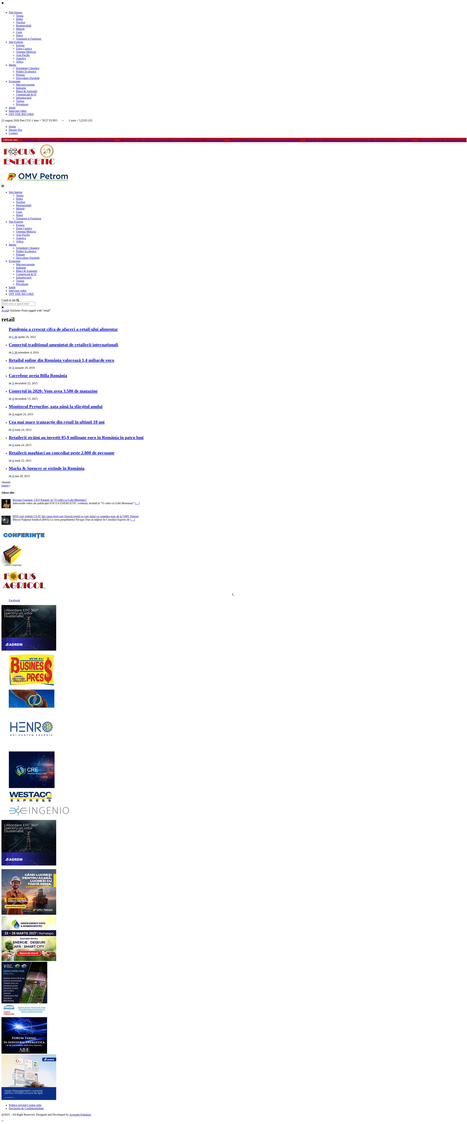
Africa (19, 61)
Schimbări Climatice (27, 68)
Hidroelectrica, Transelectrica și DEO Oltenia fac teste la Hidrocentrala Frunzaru (68, 140)
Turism (20, 101)
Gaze (19, 32)
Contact (13, 133)
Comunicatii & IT (26, 94)
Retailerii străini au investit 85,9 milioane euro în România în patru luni (76, 437)
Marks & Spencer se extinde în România (46, 468)
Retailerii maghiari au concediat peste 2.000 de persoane (61, 452)
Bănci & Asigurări (26, 91)
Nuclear (20, 22)
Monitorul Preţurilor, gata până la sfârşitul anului (56, 406)
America (21, 58)
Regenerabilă (23, 25)
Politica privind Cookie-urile (25, 1105)
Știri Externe (16, 42)
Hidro (19, 19)
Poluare (20, 74)
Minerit (20, 28)
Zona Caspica (24, 48)
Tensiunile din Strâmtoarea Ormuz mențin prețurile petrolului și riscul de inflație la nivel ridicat (358, 140)
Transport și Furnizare (28, 38)
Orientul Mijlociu (26, 51)
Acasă (5, 310)
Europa (20, 45)
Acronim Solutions (80, 1114)
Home (12, 126)
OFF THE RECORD (21, 114)
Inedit (12, 107)
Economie (14, 81)
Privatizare (22, 104)
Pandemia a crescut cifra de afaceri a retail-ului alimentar (63, 329)
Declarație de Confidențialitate (26, 1108)
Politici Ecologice (26, 71)
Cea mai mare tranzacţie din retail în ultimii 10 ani (57, 422)
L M (14, 337)
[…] (137, 503)
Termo (20, 15)
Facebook (14, 600)
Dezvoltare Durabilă (27, 78)
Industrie (21, 88)
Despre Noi (15, 129)
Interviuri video (17, 110)
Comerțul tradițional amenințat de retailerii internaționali (63, 344)
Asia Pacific (23, 55)
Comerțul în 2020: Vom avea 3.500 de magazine (53, 391)
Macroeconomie (25, 84)
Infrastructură (23, 97)
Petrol (19, 35)
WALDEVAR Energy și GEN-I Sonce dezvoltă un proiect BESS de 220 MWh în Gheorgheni (172, 140)
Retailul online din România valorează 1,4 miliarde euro (61, 360)
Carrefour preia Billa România (38, 375)
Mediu (12, 65)
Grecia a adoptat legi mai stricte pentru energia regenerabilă (265, 140)
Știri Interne (15, 12)
